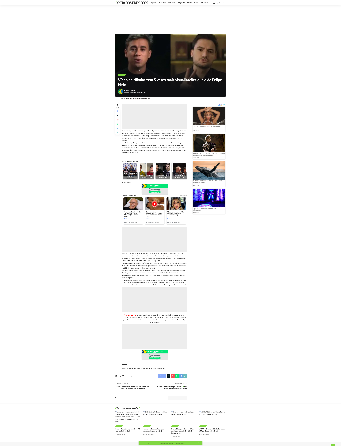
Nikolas (143, 368)
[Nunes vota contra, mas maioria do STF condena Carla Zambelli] (128, 419)
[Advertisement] (170, 19)
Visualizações (161, 368)
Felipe (131, 368)
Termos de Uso (180, 443)
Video (154, 368)
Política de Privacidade (166, 443)
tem (147, 368)
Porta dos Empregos (131, 3)
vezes (150, 368)
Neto (138, 368)
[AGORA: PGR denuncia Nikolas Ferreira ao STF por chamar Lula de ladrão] (212, 419)
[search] (220, 2)
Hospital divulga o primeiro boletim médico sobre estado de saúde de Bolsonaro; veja (182, 431)
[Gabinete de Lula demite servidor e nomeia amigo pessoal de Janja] (156, 419)
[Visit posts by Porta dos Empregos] (120, 91)
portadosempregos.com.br (175, 315)
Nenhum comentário (179, 398)
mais (135, 368)
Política (121, 75)
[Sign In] (214, 3)
